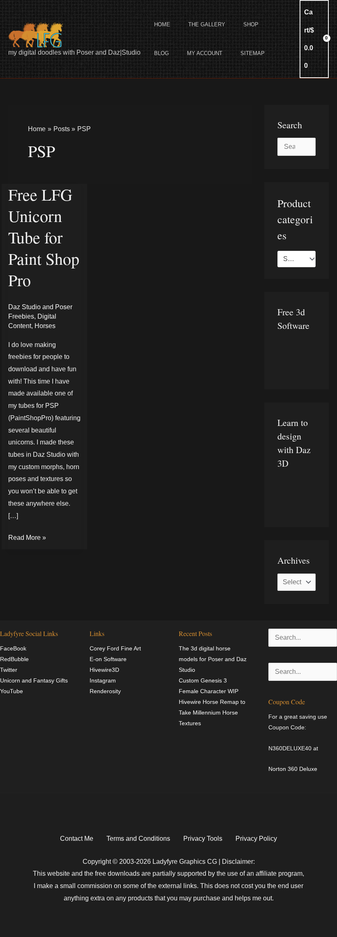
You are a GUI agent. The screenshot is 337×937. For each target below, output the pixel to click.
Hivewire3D (104, 669)
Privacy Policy (256, 838)
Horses (45, 325)
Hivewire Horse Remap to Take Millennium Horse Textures (212, 712)
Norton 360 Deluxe (292, 769)
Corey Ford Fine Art (115, 648)
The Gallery (206, 24)
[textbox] (292, 259)
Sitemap (252, 53)
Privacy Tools (202, 838)
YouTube (11, 691)
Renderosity (105, 691)
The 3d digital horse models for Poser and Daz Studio (213, 659)
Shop (251, 24)
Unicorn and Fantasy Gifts (34, 680)
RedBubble (14, 659)
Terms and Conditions (138, 838)
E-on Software (108, 659)
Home (162, 24)
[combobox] (296, 259)
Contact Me (76, 838)
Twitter (8, 669)
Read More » (27, 536)
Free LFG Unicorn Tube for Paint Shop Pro (43, 237)
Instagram (103, 680)
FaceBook (13, 648)
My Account (204, 53)
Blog (161, 53)
